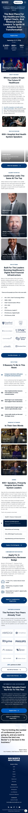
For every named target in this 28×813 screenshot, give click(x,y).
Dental (14, 774)
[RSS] (8, 807)
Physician (14, 781)
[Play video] (24, 69)
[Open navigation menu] (25, 2)
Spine (14, 771)
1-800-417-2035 (14, 799)
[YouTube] (19, 807)
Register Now (18, 2)
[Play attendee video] (23, 440)
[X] (17, 807)
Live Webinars (14, 792)
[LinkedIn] (11, 807)
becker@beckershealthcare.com (14, 802)
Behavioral (14, 779)
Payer (14, 776)
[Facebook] (14, 807)
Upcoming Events (14, 787)
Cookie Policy (17, 811)
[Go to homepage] (5, 2)
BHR (14, 766)
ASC (14, 769)
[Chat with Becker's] (25, 810)
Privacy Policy (11, 811)
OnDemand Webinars (14, 794)
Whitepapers (14, 789)
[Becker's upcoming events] (14, 759)
